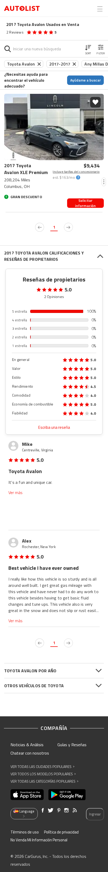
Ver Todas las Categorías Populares (44, 781)
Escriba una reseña (54, 427)
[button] (88, 48)
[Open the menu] (100, 9)
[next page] (68, 227)
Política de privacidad (61, 832)
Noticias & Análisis (27, 744)
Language (26, 811)
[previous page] (39, 227)
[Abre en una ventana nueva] (27, 794)
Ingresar (95, 814)
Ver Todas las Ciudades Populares (42, 766)
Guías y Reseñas (72, 744)
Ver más (15, 493)
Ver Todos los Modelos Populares (43, 774)
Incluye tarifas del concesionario (76, 172)
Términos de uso (24, 832)
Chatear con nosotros (29, 753)
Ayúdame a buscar (85, 80)
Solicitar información (85, 203)
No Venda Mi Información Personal (38, 840)
